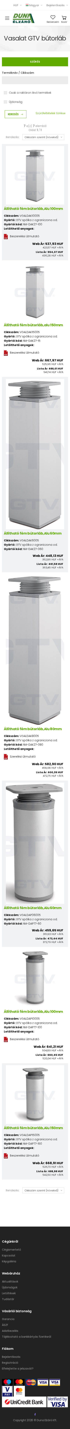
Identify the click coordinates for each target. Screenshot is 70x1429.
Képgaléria (9, 1261)
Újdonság (15, 102)
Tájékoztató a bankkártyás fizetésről (26, 1337)
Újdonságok (10, 1287)
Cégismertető (11, 1250)
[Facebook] (35, 1414)
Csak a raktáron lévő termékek (30, 93)
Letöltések (9, 1293)
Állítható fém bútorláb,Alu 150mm (33, 1127)
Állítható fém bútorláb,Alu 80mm (33, 728)
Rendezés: (12, 137)
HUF (15, 5)
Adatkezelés (10, 1331)
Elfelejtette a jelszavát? (17, 1369)
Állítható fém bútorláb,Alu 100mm (33, 208)
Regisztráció (10, 1363)
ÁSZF (5, 1325)
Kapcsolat (8, 1255)
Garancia (8, 1319)
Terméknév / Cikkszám (18, 73)
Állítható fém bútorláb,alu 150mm (33, 325)
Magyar (34, 5)
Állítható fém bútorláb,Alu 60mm (32, 533)
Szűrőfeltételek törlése (51, 113)
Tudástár (8, 1299)
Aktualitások (10, 1281)
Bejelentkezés (55, 5)
